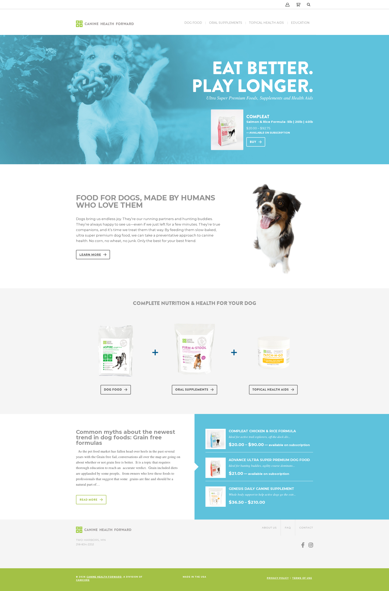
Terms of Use (302, 578)
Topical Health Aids (266, 23)
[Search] (309, 3)
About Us (269, 527)
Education (300, 23)
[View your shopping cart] (296, 6)
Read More (88, 500)
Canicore (83, 580)
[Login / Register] (287, 3)
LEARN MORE (90, 254)
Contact (306, 527)
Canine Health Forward (104, 577)
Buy (253, 142)
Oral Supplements (225, 23)
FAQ (288, 527)
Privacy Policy (278, 578)
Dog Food (193, 23)
